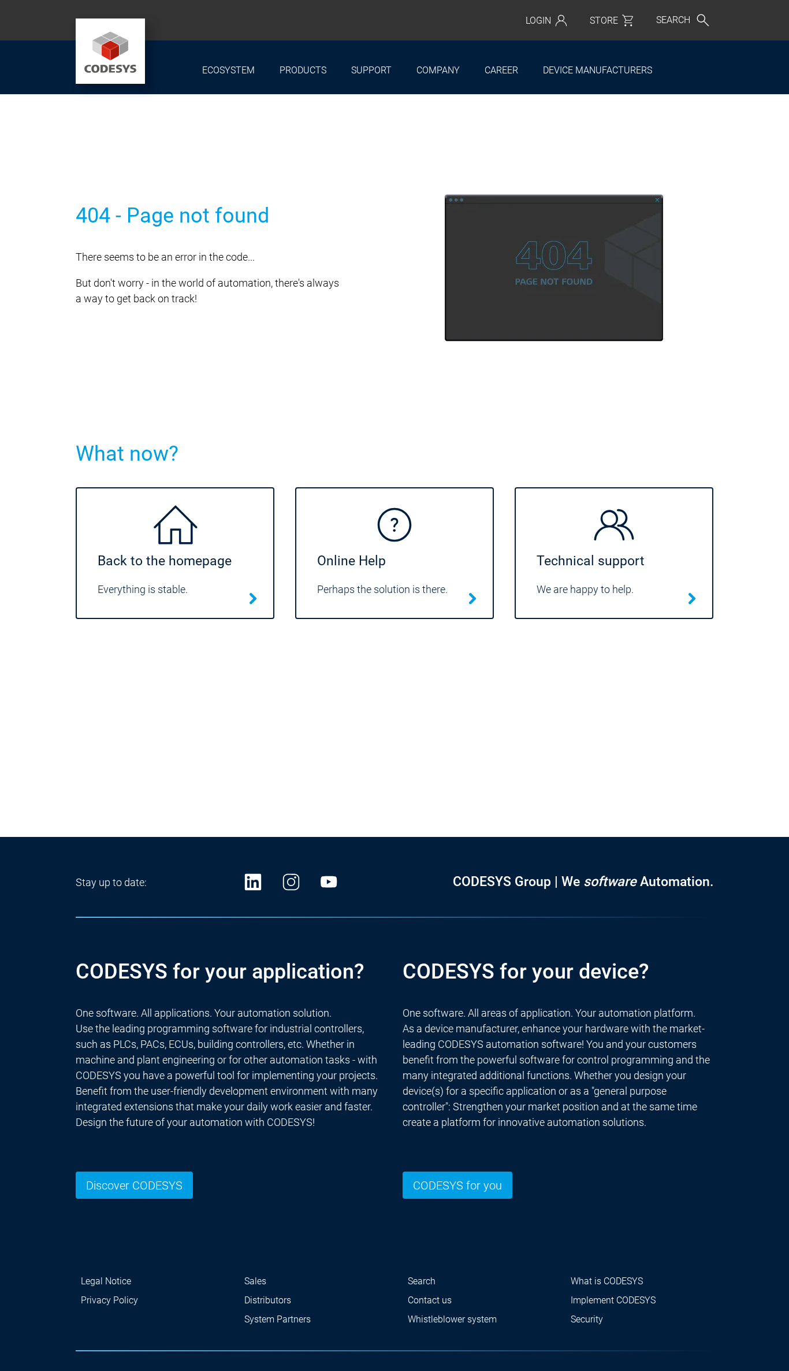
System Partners (277, 1319)
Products (303, 70)
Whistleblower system (452, 1319)
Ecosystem (228, 70)
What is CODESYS (607, 1281)
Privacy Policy (109, 1300)
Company (438, 70)
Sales (255, 1281)
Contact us (430, 1300)
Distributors (267, 1300)
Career (501, 70)
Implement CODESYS (613, 1300)
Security (587, 1319)
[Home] (110, 51)
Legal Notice (106, 1281)
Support (371, 70)
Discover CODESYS (134, 1185)
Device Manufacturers (597, 70)
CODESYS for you (457, 1185)
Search (422, 1281)
